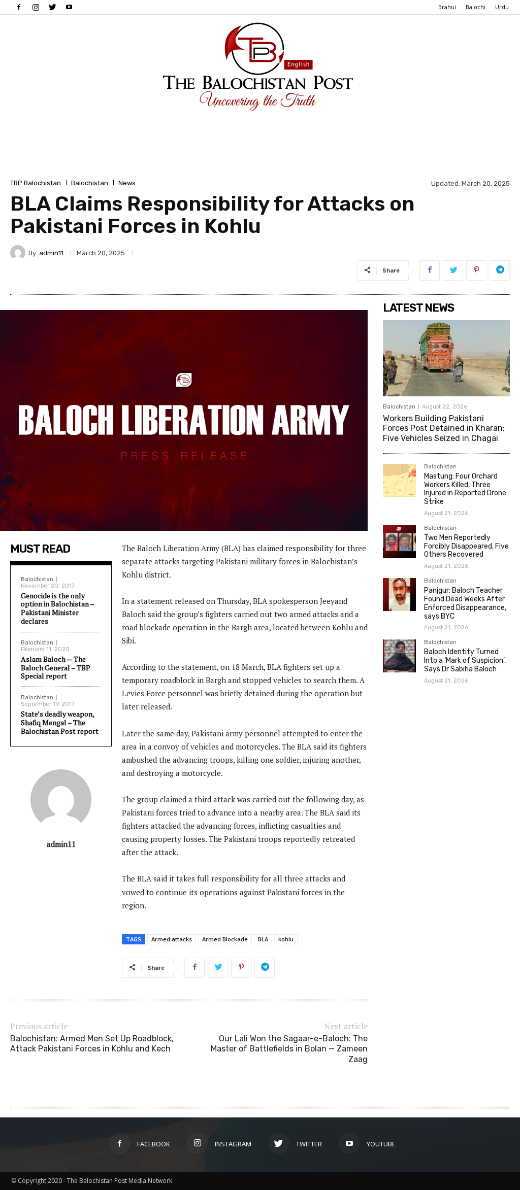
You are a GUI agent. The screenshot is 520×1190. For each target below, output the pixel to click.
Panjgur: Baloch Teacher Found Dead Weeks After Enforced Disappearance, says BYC (465, 603)
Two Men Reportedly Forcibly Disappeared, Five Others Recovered (466, 546)
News (127, 183)
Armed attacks (171, 939)
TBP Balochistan (35, 183)
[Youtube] (69, 7)
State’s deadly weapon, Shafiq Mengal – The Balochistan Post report (60, 722)
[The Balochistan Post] (260, 66)
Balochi (475, 7)
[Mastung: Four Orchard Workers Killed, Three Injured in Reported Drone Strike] (399, 480)
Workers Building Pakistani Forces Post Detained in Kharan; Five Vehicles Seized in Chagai (444, 428)
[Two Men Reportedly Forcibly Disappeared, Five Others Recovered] (399, 541)
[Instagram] (35, 7)
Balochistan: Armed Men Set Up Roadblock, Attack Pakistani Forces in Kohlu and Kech (92, 1044)
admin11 (51, 253)
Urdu (502, 7)
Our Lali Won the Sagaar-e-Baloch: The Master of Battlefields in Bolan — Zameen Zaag (289, 1049)
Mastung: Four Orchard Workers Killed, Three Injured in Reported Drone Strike (465, 489)
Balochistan (89, 183)
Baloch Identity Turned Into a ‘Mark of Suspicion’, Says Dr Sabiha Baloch (465, 660)
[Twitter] (52, 7)
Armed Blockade (225, 939)
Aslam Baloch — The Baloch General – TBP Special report (55, 667)
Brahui (447, 7)
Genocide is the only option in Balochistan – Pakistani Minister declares (57, 608)
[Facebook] (18, 7)
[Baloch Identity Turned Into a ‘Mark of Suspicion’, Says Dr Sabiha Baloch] (399, 655)
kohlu (286, 939)
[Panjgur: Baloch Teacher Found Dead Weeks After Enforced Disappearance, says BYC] (399, 594)
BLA (263, 939)
